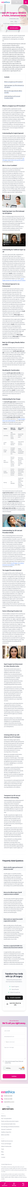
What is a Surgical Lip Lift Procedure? (13, 81)
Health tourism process (7, 1141)
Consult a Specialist (15, 997)
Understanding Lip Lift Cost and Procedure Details (12, 97)
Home (11, 21)
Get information (14, 28)
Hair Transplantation (6, 1118)
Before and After (5, 1134)
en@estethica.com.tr (9, 1102)
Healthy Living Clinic (6, 1132)
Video (2, 1154)
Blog (16, 21)
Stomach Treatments (6, 1129)
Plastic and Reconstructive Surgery (10, 1121)
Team (2, 1149)
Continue (14, 1076)
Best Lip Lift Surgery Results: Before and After (13, 91)
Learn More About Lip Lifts (15, 1004)
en (20, 2)
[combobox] (5, 1042)
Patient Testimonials (6, 1146)
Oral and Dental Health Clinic (8, 1124)
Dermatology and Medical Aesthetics (10, 1126)
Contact (3, 1157)
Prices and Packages (6, 1143)
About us (3, 1116)
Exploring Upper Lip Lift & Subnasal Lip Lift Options (14, 86)
